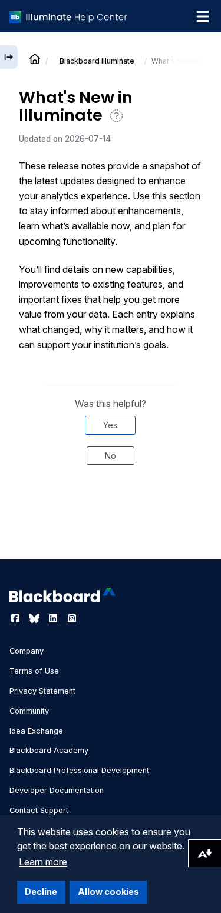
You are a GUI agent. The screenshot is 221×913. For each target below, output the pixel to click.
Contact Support (38, 810)
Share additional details (110, 528)
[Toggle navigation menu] (202, 16)
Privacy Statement (42, 691)
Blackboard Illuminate (97, 60)
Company (26, 651)
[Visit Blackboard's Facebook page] (16, 618)
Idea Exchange (36, 731)
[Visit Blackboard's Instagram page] (72, 618)
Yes (110, 425)
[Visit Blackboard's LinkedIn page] (54, 618)
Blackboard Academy (48, 750)
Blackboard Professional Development (79, 770)
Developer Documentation (56, 790)
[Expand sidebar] (9, 57)
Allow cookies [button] (108, 892)
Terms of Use (34, 671)
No (110, 456)
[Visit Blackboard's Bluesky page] (35, 618)
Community (29, 711)
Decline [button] (41, 892)
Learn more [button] (43, 862)
